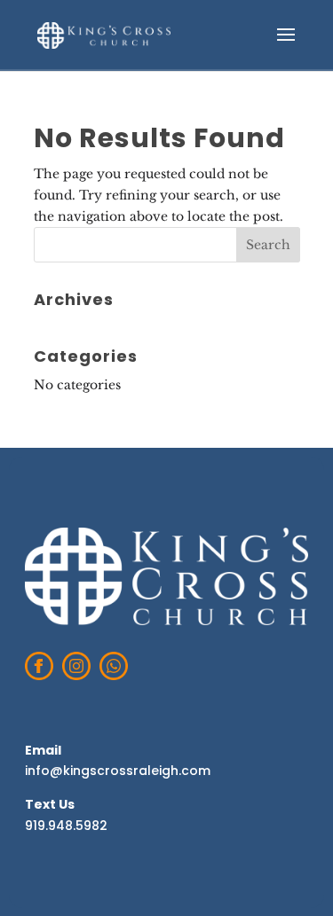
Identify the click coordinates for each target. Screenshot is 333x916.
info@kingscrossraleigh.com (117, 770)
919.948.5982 (66, 825)
